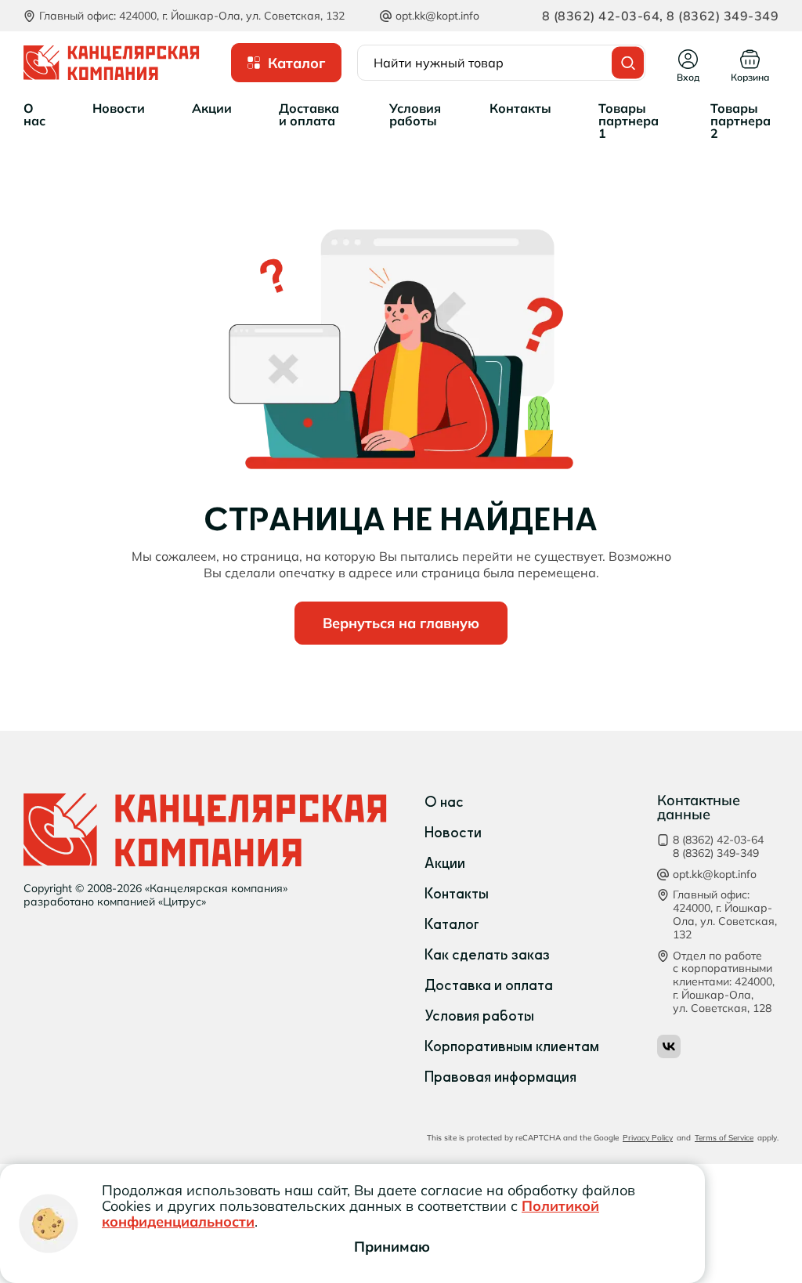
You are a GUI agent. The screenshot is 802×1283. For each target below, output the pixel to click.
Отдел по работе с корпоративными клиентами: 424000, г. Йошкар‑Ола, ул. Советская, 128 (724, 982)
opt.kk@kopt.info (437, 16)
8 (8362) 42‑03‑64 (601, 15)
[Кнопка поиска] (628, 63)
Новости (453, 832)
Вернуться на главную (401, 623)
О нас (444, 802)
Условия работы (479, 1016)
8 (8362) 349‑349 (721, 15)
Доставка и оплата (488, 985)
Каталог (451, 924)
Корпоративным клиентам (511, 1046)
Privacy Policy (648, 1138)
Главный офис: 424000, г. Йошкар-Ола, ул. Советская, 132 (725, 914)
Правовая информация (500, 1077)
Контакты (456, 894)
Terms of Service (724, 1138)
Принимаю (392, 1247)
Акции (444, 863)
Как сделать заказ (487, 955)
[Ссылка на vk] (669, 1046)
